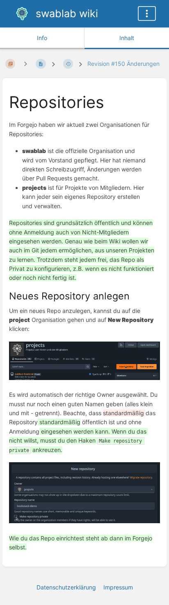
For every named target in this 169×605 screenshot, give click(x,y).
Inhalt (126, 37)
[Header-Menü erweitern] (147, 13)
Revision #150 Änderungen (123, 63)
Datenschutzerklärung (66, 587)
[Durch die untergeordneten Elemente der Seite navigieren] (25, 63)
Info (42, 37)
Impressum (118, 587)
